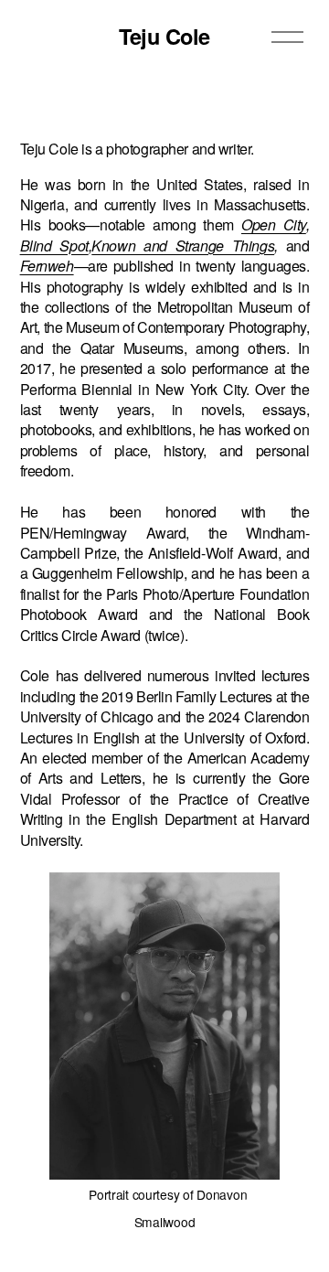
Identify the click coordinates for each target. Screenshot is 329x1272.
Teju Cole (164, 35)
